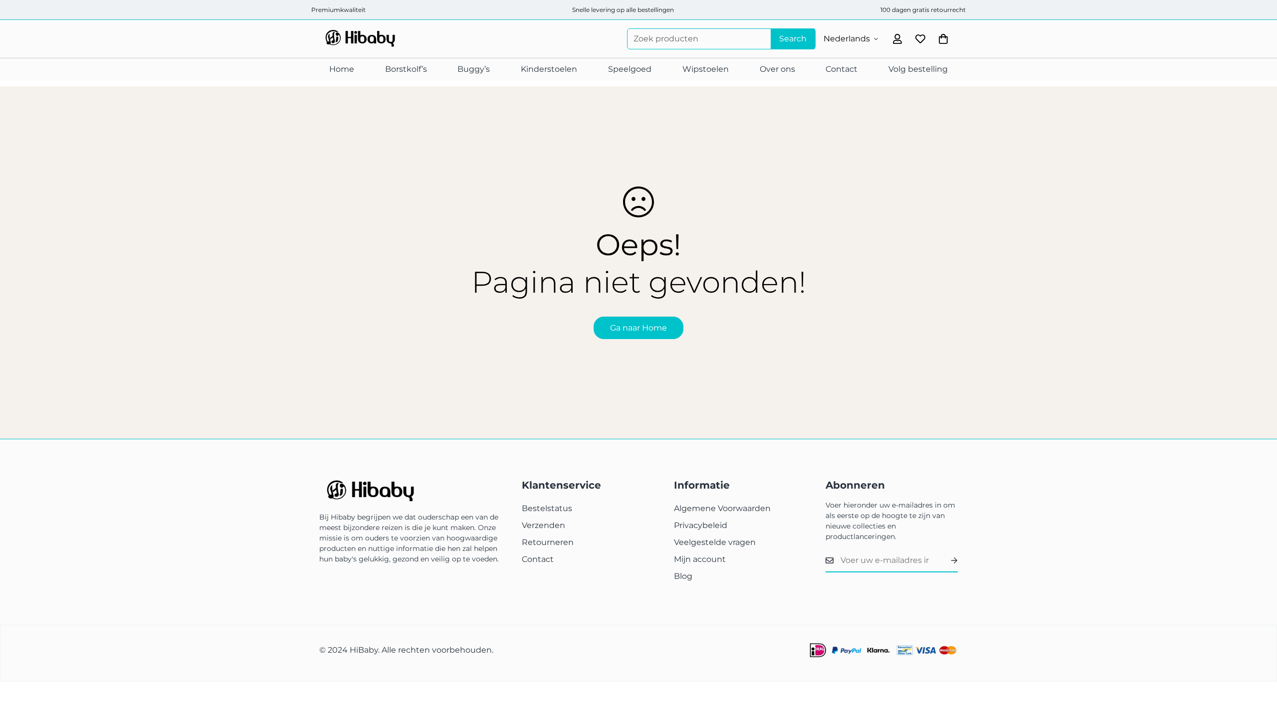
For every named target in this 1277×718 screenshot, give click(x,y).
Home (341, 69)
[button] (943, 38)
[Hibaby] (359, 39)
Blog (683, 576)
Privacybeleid (700, 525)
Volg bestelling (918, 69)
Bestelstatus (547, 508)
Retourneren (548, 542)
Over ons (777, 69)
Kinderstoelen (549, 69)
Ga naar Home (638, 328)
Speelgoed (629, 69)
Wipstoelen (705, 69)
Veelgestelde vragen (715, 542)
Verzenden (543, 525)
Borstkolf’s (406, 69)
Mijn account (700, 559)
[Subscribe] (946, 560)
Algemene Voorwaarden (722, 508)
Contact (841, 69)
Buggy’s (473, 69)
